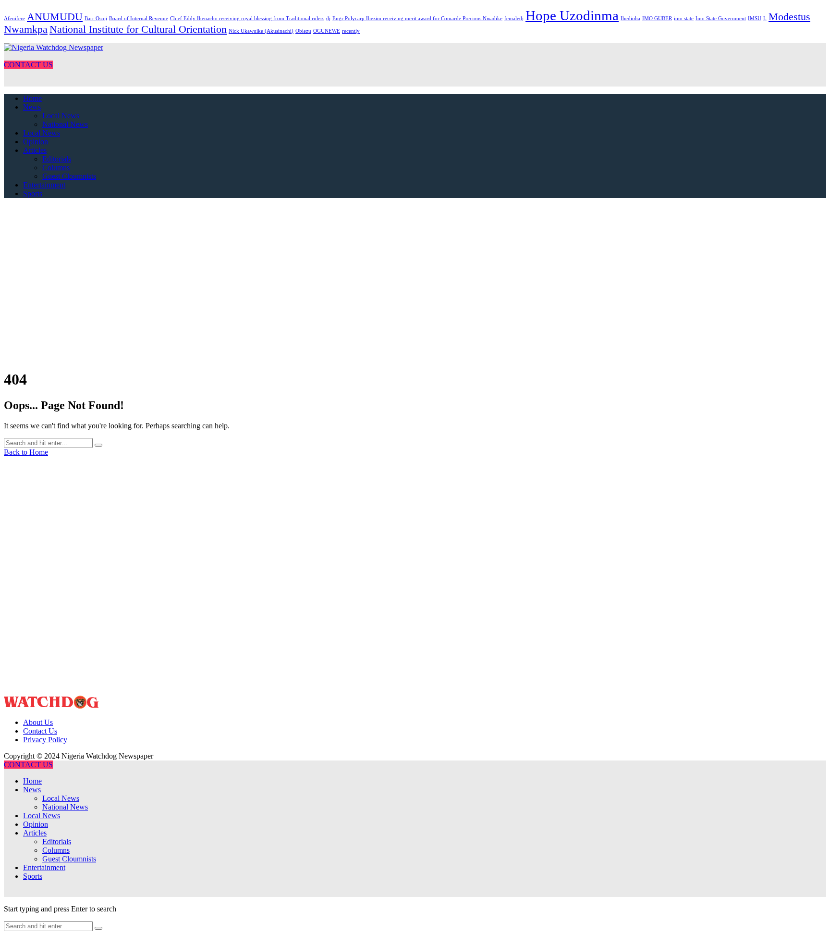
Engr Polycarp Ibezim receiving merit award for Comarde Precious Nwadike (417, 18)
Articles (35, 150)
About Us (38, 722)
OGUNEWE (326, 31)
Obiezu (303, 31)
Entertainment (44, 185)
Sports (32, 193)
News (32, 107)
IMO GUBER (657, 18)
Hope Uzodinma (572, 15)
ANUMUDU (55, 17)
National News (65, 124)
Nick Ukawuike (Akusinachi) (261, 31)
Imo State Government (721, 18)
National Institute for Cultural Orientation (138, 29)
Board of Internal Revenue (138, 18)
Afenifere (14, 18)
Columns (56, 167)
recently (351, 31)
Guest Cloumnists (69, 176)
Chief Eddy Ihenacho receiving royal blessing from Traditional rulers (247, 18)
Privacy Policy (45, 740)
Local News (60, 116)
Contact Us (40, 731)
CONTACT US (28, 65)
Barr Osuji (96, 18)
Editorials (56, 159)
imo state (684, 18)
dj (328, 18)
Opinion (35, 141)
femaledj (514, 18)
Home (32, 98)
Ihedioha (630, 18)
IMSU (754, 18)
